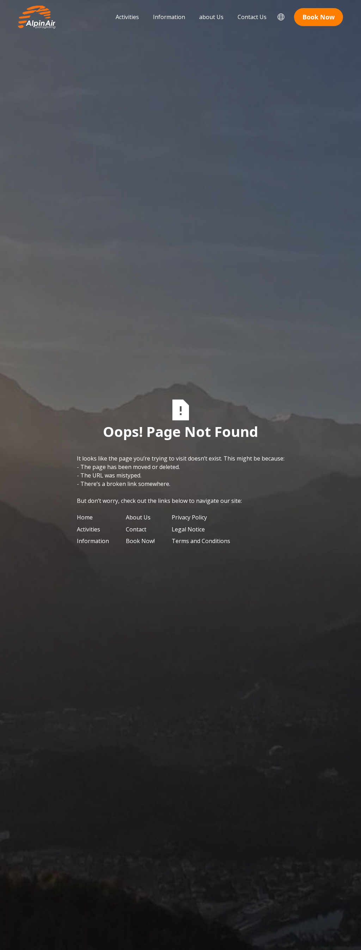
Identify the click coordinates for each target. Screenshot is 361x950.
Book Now (318, 17)
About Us (138, 517)
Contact (136, 529)
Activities (127, 17)
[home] (36, 17)
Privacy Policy (189, 517)
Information (169, 17)
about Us (211, 17)
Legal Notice (188, 529)
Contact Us (252, 17)
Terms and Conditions (201, 541)
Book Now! (140, 541)
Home (85, 517)
